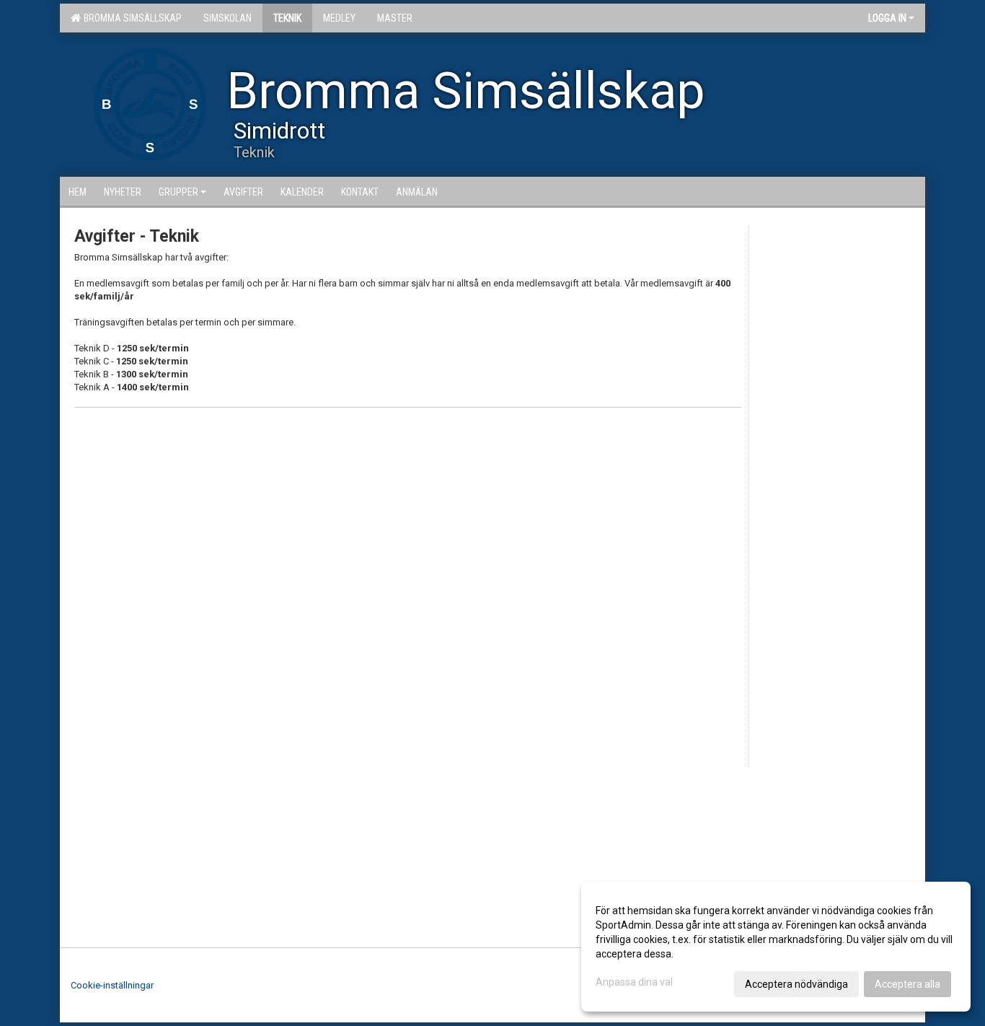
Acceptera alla (907, 984)
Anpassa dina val (634, 982)
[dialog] (776, 947)
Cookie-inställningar (112, 985)
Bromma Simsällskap (130, 18)
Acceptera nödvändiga (796, 984)
